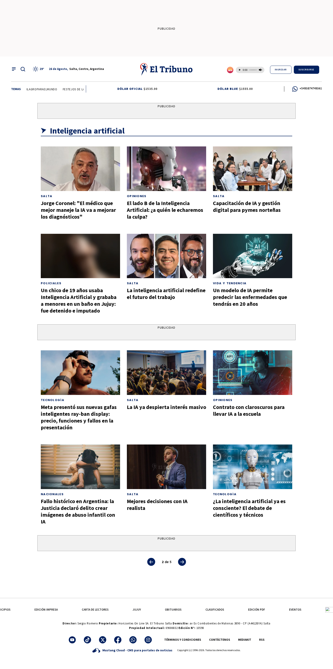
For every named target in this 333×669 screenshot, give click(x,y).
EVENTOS (295, 610)
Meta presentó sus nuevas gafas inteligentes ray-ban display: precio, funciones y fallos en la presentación (79, 417)
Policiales (51, 283)
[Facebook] (117, 639)
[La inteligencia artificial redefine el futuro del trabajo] (166, 256)
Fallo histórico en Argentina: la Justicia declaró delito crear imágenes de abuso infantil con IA (78, 511)
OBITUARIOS (173, 610)
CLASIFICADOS (214, 610)
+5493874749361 (310, 88)
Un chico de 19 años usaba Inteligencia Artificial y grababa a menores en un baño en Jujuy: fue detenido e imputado (78, 300)
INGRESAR (281, 69)
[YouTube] (72, 639)
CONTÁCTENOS (219, 640)
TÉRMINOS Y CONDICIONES (182, 640)
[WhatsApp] (133, 639)
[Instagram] (148, 639)
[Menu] (14, 69)
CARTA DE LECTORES (95, 610)
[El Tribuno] (166, 69)
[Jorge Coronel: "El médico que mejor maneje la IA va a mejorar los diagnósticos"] (80, 168)
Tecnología (52, 400)
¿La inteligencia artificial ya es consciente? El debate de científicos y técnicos (249, 508)
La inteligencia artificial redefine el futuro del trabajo (166, 294)
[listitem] (39, 69)
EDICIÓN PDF (256, 610)
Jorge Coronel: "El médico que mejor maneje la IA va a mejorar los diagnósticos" (78, 210)
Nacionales (52, 494)
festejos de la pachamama (77, 89)
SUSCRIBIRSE (306, 69)
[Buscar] (23, 69)
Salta (47, 196)
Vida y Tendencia (229, 283)
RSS (262, 640)
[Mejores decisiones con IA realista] (166, 466)
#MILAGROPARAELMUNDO (34, 89)
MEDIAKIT (244, 640)
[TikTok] (87, 639)
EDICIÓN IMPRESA (46, 610)
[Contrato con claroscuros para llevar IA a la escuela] (252, 372)
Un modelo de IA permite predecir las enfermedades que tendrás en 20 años (250, 297)
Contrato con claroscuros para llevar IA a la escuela (249, 410)
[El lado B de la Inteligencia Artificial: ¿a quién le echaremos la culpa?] (166, 168)
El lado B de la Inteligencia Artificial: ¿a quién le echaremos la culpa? (165, 210)
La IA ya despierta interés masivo (166, 407)
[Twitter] (102, 639)
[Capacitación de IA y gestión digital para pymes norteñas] (252, 168)
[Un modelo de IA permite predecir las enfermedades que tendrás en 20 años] (252, 256)
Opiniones (137, 196)
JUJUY (137, 610)
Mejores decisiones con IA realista (157, 504)
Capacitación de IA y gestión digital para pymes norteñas (247, 206)
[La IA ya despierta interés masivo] (166, 372)
